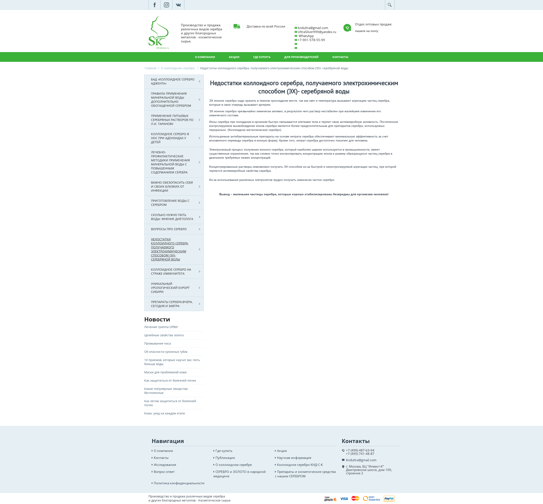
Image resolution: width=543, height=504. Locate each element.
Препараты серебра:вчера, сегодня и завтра (172, 304)
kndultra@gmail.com (313, 28)
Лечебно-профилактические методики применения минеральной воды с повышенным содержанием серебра (170, 162)
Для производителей (301, 57)
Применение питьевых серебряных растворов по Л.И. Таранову (172, 120)
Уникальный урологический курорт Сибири (170, 288)
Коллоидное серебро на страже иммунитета (171, 271)
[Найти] (390, 5)
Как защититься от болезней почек (170, 380)
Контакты (340, 57)
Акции (234, 57)
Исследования (165, 464)
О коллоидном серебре (178, 68)
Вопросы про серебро (169, 229)
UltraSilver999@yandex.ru (317, 32)
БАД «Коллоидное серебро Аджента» (173, 81)
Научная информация (294, 458)
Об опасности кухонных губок (166, 352)
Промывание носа (157, 343)
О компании (205, 57)
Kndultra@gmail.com (361, 460)
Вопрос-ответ (164, 471)
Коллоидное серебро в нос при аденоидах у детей (170, 138)
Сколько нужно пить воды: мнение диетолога (172, 217)
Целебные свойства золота (164, 335)
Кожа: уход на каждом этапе (164, 413)
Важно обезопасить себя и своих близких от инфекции (172, 186)
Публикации (225, 458)
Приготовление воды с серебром (170, 203)
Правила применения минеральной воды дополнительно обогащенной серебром (171, 99)
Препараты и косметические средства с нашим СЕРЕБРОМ (305, 473)
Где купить (261, 57)
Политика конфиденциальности (179, 483)
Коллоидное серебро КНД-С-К (300, 464)
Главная (151, 68)
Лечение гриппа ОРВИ (161, 327)
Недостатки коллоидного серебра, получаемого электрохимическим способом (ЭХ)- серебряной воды (170, 249)
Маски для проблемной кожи (165, 372)
